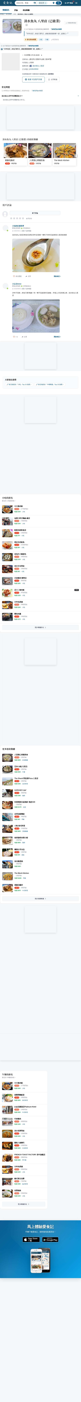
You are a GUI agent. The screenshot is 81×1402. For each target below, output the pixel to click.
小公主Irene (16, 284)
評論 (16, 10)
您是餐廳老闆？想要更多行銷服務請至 (38, 74)
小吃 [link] (40, 39)
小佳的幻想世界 (18, 226)
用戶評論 (7, 205)
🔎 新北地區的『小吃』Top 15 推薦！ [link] (19, 384)
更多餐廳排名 (39, 627)
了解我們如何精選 (56, 29)
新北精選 (8, 14)
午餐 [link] (46, 39)
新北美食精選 (31, 39)
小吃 (14, 14)
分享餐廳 (54, 79)
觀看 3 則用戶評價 (35, 79)
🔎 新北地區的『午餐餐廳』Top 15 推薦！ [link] (50, 384)
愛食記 (2, 14)
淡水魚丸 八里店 (38, 66)
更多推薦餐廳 (39, 898)
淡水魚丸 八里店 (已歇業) (42, 21)
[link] (23, 512)
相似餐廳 (26, 10)
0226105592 (34, 69)
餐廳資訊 (6, 10)
